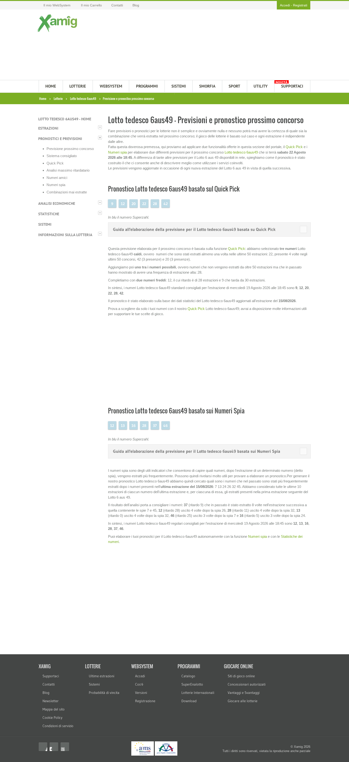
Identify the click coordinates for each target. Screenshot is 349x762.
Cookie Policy (52, 717)
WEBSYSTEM (111, 86)
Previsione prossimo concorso (70, 149)
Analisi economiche (56, 203)
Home (42, 98)
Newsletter (50, 701)
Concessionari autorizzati (246, 684)
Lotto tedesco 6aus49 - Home (64, 119)
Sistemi (45, 224)
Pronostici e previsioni (60, 138)
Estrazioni (48, 128)
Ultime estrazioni (101, 676)
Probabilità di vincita (104, 692)
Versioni (141, 692)
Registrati (300, 5)
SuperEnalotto (192, 684)
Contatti (48, 684)
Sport (234, 86)
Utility (261, 86)
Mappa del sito (53, 709)
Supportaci (50, 676)
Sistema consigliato (62, 156)
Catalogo (188, 676)
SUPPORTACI (292, 86)
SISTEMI (178, 86)
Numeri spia (56, 185)
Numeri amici (57, 178)
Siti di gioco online (241, 676)
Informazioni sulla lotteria (65, 234)
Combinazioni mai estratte (67, 192)
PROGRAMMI (147, 86)
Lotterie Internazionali (197, 692)
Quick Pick (55, 163)
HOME (50, 86)
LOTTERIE (77, 86)
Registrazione (145, 701)
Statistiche (48, 213)
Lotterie (58, 98)
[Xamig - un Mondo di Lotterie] (58, 23)
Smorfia (207, 86)
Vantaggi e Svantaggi (243, 692)
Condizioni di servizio (57, 726)
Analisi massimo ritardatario (68, 170)
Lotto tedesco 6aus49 (83, 98)
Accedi (285, 5)
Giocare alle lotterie (242, 701)
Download (189, 701)
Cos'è (139, 684)
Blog (45, 692)
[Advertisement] (197, 45)
